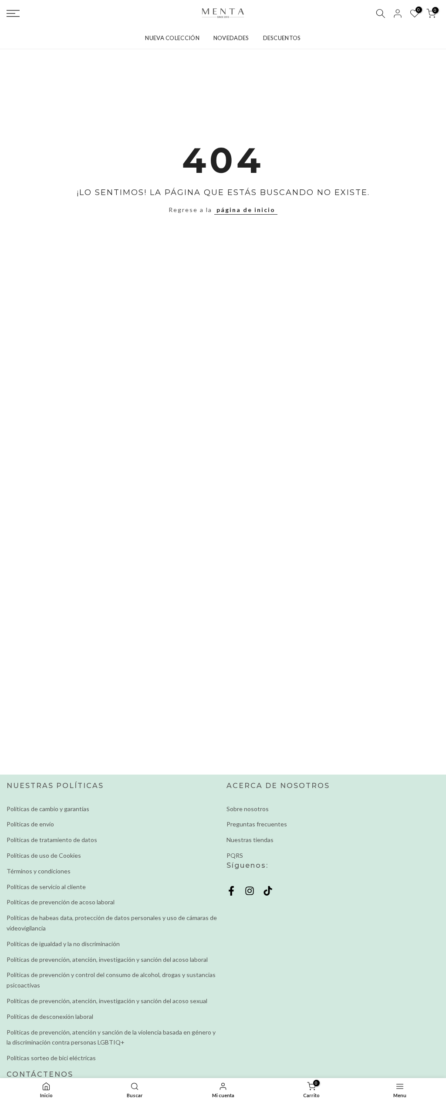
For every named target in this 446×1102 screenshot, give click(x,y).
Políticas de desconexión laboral (50, 1016)
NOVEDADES (231, 37)
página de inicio (245, 209)
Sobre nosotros (247, 808)
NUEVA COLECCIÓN (172, 37)
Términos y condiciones (39, 871)
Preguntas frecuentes (256, 824)
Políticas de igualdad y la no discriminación (63, 943)
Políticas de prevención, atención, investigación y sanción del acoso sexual (107, 1000)
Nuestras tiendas (250, 839)
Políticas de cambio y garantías (48, 808)
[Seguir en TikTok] (268, 891)
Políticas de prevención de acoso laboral (61, 902)
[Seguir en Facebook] (231, 891)
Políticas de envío (30, 824)
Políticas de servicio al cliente (46, 886)
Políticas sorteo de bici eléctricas (51, 1058)
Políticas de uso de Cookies (44, 855)
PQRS (234, 855)
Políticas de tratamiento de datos (52, 839)
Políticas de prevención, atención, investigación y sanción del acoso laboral (107, 959)
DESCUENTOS (282, 37)
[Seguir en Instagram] (249, 891)
